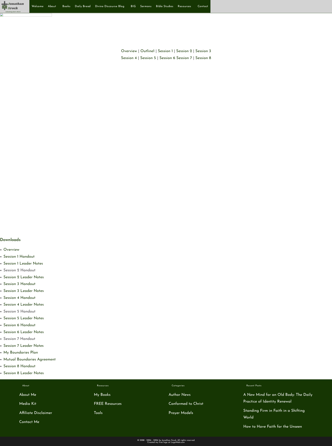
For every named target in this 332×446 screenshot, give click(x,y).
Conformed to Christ (186, 404)
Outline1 (147, 51)
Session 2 (184, 51)
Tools (98, 413)
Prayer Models (181, 413)
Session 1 (165, 51)
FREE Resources (108, 404)
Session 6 (167, 58)
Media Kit (27, 404)
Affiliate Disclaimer (35, 413)
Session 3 (203, 51)
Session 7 (184, 58)
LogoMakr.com (178, 442)
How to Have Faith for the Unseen (272, 427)
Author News (180, 395)
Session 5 (148, 58)
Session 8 (203, 58)
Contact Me (29, 422)
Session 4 (129, 58)
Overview (129, 51)
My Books (102, 395)
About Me (27, 395)
